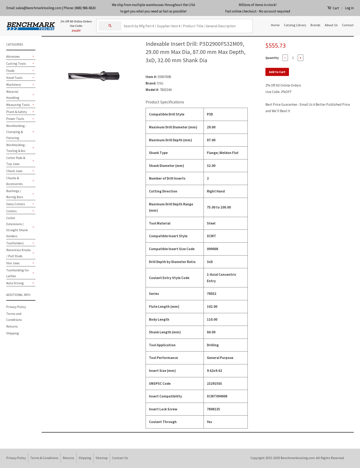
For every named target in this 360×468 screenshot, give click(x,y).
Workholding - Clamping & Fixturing (16, 132)
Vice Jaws (13, 263)
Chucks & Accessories (14, 181)
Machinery (13, 84)
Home (275, 25)
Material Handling (12, 94)
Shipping (12, 333)
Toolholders (15, 243)
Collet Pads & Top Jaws (15, 161)
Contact (348, 25)
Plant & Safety (16, 112)
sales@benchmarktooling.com (38, 8)
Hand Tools (14, 78)
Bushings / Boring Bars (14, 194)
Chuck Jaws (14, 171)
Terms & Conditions (44, 458)
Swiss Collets (15, 204)
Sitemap (102, 458)
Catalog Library (295, 25)
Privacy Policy (16, 307)
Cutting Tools (16, 63)
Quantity (272, 58)
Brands (315, 25)
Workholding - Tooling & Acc (16, 148)
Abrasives (13, 56)
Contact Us (120, 458)
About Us (331, 25)
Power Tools (15, 119)
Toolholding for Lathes (17, 273)
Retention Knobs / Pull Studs (18, 253)
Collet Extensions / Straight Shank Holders (17, 227)
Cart (335, 8)
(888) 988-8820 (84, 8)
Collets (11, 211)
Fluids (10, 70)
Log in (349, 8)
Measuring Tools (18, 105)
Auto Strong (15, 283)
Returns (12, 326)
